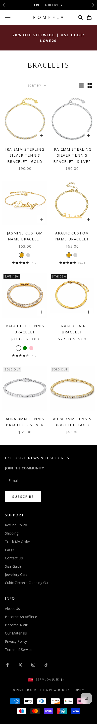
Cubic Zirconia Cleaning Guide (28, 582)
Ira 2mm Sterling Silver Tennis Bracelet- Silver (72, 155)
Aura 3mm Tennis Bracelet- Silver (25, 421)
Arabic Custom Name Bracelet (72, 236)
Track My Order (17, 541)
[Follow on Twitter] (20, 664)
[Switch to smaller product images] (90, 85)
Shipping (11, 533)
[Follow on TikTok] (46, 664)
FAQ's (9, 549)
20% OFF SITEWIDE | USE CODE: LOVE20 (48, 38)
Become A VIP (16, 625)
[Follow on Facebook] (7, 664)
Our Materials (16, 633)
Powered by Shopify (66, 690)
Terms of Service (18, 649)
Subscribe (23, 496)
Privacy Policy (16, 641)
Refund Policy (16, 525)
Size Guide (13, 566)
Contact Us (14, 558)
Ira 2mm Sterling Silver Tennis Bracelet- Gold (24, 155)
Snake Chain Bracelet (72, 328)
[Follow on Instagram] (33, 664)
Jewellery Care (16, 574)
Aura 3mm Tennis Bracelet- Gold (72, 421)
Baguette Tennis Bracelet (25, 328)
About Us (12, 608)
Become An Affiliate (21, 616)
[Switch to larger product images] (81, 85)
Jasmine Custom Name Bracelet (25, 236)
